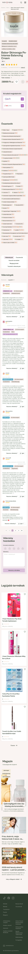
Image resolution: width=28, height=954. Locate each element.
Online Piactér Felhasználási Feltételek (19, 922)
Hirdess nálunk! (7, 925)
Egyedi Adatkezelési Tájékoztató (19, 933)
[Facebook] (8, 898)
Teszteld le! (6, 909)
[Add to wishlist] (25, 594)
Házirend (5, 928)
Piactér (5, 912)
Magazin (5, 915)
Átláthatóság (19, 937)
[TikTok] (4, 898)
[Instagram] (13, 898)
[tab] (9, 257)
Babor (8, 7)
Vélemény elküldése (14, 570)
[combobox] (11, 279)
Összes (13, 745)
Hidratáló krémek (13, 41)
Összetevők (19, 906)
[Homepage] (7, 2)
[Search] (21, 2)
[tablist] (14, 262)
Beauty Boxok (19, 903)
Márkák (5, 906)
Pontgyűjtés (19, 940)
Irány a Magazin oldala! (12, 879)
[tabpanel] (14, 423)
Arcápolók (4, 41)
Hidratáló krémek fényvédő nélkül (10, 43)
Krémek (3, 7)
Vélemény (5, 551)
